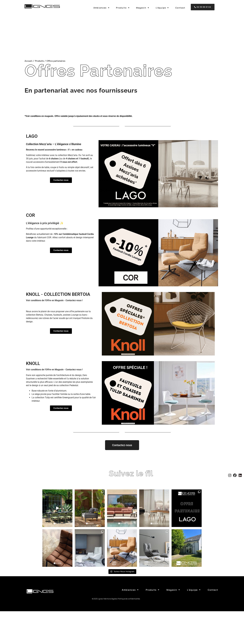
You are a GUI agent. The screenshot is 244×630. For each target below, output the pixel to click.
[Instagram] (230, 475)
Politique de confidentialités (129, 599)
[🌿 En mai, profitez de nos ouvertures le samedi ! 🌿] (187, 548)
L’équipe (161, 8)
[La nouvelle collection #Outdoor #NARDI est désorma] (57, 508)
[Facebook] (235, 475)
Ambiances (100, 8)
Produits (121, 8)
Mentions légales (110, 599)
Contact (180, 8)
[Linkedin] (241, 475)
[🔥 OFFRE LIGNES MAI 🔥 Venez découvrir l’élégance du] (90, 548)
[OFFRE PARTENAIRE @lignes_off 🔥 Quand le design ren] (154, 508)
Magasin (141, 8)
